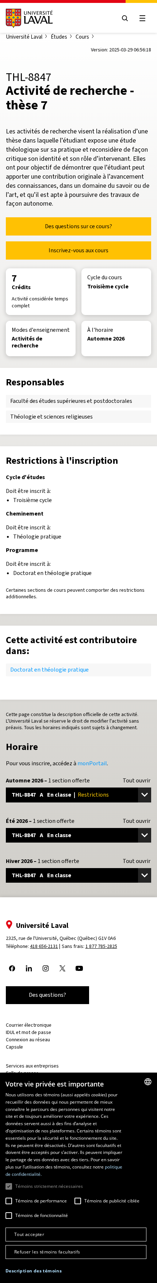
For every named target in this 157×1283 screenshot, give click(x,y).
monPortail (92, 763)
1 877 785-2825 (101, 946)
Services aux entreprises (32, 1065)
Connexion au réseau (28, 1039)
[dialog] (78, 1178)
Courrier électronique (28, 1025)
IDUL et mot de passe (28, 1032)
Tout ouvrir (136, 780)
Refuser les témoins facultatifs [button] (47, 1252)
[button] (33, 1271)
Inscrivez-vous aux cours (78, 250)
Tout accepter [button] (29, 1234)
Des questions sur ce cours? (78, 226)
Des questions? (47, 995)
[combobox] (148, 1081)
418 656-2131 (44, 946)
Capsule (14, 1046)
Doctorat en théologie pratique (49, 669)
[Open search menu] (125, 18)
